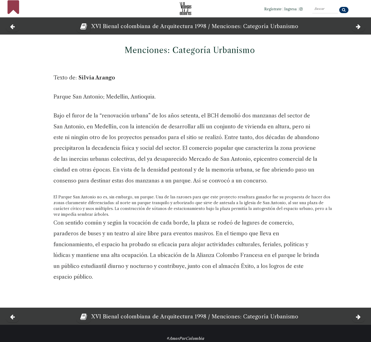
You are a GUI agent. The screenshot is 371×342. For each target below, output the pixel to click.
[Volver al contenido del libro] (82, 26)
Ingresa (290, 9)
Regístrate (272, 9)
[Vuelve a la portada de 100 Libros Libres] (13, 12)
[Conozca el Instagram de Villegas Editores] (301, 9)
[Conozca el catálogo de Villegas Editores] (185, 7)
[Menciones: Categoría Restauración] (358, 25)
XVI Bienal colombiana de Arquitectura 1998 (148, 26)
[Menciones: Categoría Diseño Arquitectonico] (12, 25)
